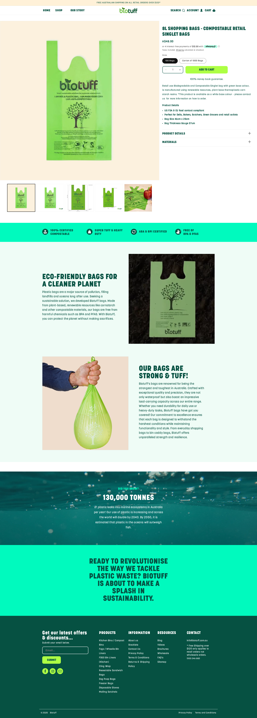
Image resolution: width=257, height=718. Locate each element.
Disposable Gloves (109, 688)
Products (107, 633)
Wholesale (163, 653)
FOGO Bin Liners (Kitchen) (107, 660)
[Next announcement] (209, 3)
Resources (167, 633)
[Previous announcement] (47, 3)
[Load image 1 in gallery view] (21, 198)
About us (133, 640)
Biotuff (53, 713)
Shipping (180, 50)
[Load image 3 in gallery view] (50, 198)
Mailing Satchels (108, 692)
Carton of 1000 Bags (192, 61)
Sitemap (162, 662)
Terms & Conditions (138, 658)
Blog (160, 640)
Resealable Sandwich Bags (111, 672)
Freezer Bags (106, 683)
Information (139, 633)
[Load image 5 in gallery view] (109, 198)
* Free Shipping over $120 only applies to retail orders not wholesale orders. (198, 650)
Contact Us (134, 649)
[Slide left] (3, 198)
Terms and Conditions (205, 713)
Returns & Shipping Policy (139, 664)
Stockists (133, 645)
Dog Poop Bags (107, 679)
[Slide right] (156, 198)
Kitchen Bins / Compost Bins (111, 642)
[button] (60, 10)
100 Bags (170, 61)
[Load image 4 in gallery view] (80, 198)
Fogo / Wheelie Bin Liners (109, 651)
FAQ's (160, 658)
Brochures (163, 649)
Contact (194, 633)
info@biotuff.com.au (197, 640)
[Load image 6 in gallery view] (138, 198)
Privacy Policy (136, 653)
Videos (161, 645)
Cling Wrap (105, 666)
